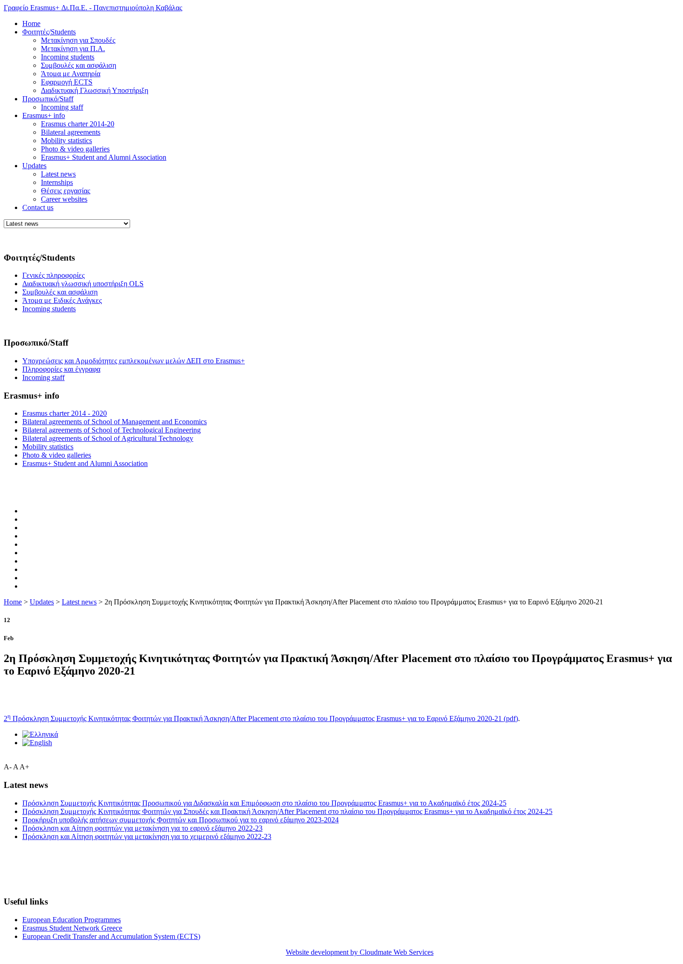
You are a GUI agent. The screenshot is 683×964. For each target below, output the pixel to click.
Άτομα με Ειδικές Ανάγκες (62, 300)
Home (31, 23)
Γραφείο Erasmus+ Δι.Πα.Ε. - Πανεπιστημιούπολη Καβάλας (93, 8)
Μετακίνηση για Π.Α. (73, 48)
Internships (57, 182)
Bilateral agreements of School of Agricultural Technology (107, 438)
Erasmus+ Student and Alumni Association (103, 157)
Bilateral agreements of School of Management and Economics (114, 422)
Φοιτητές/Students (49, 32)
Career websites (64, 199)
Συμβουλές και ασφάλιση (78, 65)
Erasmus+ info (43, 115)
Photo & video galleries (75, 149)
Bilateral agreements (70, 132)
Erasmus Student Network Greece (72, 928)
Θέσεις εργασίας (65, 191)
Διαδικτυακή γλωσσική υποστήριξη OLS (83, 284)
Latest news (58, 174)
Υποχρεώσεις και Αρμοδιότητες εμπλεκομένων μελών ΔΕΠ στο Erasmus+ (133, 361)
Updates (34, 166)
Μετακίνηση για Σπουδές (78, 40)
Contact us (37, 207)
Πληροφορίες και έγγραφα (61, 369)
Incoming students (67, 57)
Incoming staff (62, 107)
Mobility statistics (66, 140)
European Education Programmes (71, 920)
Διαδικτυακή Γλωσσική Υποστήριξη (94, 90)
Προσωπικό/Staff (47, 99)
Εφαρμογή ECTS (66, 82)
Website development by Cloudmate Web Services (359, 952)
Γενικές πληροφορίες (53, 275)
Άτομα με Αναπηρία (70, 74)
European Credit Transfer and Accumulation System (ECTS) (111, 936)
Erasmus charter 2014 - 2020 (64, 413)
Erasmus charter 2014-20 (77, 124)
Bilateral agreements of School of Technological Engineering (111, 430)
